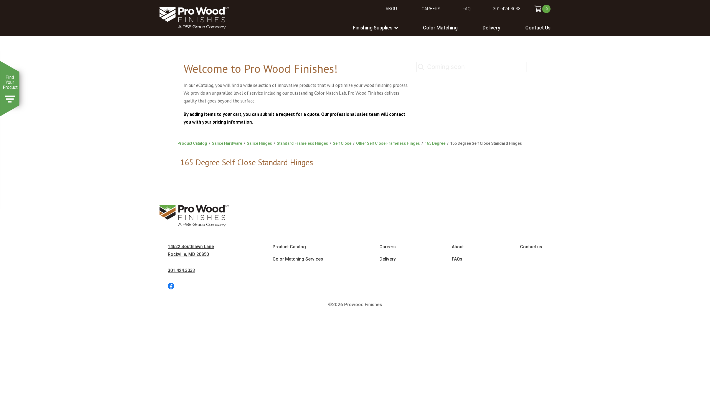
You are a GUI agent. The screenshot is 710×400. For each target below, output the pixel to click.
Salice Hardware (227, 143)
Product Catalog (192, 143)
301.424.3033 (181, 270)
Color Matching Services (298, 259)
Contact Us (538, 28)
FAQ (467, 8)
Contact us (531, 246)
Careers (431, 8)
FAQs (457, 259)
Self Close (342, 143)
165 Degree (435, 143)
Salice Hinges (259, 143)
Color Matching (440, 28)
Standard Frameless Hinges (302, 143)
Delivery (491, 28)
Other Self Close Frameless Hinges (388, 143)
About (392, 8)
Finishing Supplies (372, 28)
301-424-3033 (507, 8)
